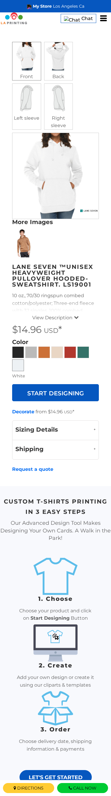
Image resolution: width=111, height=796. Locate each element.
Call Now (84, 788)
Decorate (23, 412)
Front (26, 76)
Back (58, 76)
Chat (86, 18)
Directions (30, 788)
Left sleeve (26, 118)
